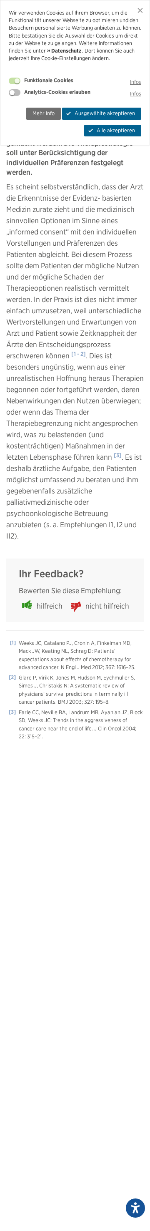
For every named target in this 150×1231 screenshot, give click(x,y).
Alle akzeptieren (116, 130)
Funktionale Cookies (48, 80)
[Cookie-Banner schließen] (140, 10)
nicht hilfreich (107, 606)
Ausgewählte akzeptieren (105, 113)
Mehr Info (43, 113)
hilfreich (49, 606)
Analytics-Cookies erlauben (57, 92)
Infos (135, 82)
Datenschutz (66, 50)
